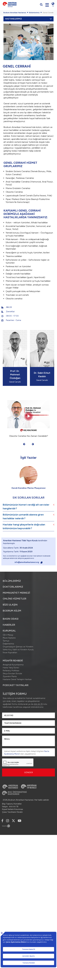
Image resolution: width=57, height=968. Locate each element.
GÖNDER (28, 772)
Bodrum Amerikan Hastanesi (14, 13)
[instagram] (7, 821)
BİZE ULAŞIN (10, 604)
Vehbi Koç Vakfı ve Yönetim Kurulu (18, 649)
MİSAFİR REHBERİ (13, 660)
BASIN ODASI (11, 618)
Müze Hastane (9, 638)
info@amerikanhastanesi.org (27, 562)
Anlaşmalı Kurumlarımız (13, 665)
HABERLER (9, 624)
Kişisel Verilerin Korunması (12, 809)
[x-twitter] (13, 821)
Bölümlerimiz (34, 13)
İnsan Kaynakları (10, 652)
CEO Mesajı (8, 635)
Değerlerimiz (8, 644)
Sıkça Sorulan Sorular (12, 673)
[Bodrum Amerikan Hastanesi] (15, 4)
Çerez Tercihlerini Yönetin (12, 812)
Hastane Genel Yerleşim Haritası (17, 679)
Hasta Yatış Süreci (11, 667)
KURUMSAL (9, 630)
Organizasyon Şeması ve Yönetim (18, 646)
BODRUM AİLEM (12, 610)
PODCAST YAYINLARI (15, 685)
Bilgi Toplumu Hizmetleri (12, 804)
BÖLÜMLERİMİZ (12, 580)
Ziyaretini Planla (10, 676)
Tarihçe (6, 641)
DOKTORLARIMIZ (13, 586)
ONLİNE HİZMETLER (14, 598)
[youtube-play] (19, 821)
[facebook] (2, 821)
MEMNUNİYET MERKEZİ (16, 592)
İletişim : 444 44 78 (10, 807)
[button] (24, 444)
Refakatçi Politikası (11, 670)
